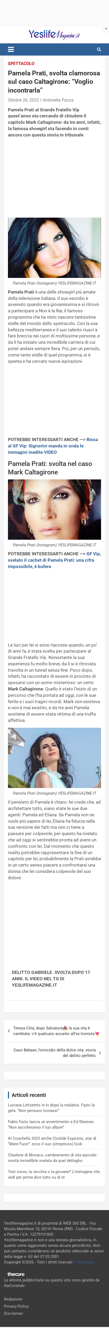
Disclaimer (13, 1313)
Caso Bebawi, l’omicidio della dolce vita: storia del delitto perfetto (54, 1053)
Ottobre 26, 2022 (23, 100)
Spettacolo (21, 63)
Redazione (13, 1299)
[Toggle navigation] (11, 49)
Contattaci (85, 1262)
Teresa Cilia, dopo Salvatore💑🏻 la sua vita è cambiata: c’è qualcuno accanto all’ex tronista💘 (56, 1031)
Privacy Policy (16, 1306)
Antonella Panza (58, 100)
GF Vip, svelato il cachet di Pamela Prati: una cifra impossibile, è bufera (54, 560)
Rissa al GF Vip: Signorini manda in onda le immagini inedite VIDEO (53, 446)
